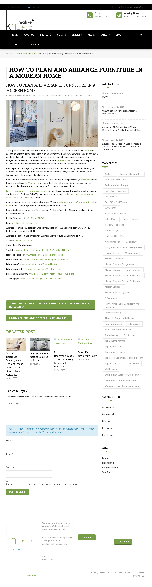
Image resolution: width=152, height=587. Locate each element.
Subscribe (87, 537)
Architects (110, 174)
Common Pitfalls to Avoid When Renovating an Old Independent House (122, 128)
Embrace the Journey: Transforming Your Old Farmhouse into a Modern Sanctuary (121, 146)
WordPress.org (109, 472)
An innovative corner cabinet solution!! (39, 357)
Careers (105, 35)
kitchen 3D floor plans (115, 236)
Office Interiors (112, 298)
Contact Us (18, 44)
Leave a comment (83, 95)
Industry (116, 7)
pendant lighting (113, 313)
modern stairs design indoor (118, 292)
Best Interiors (111, 196)
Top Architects (130, 335)
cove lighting (111, 208)
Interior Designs (112, 230)
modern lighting (132, 253)
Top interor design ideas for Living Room (124, 358)
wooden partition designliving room (122, 386)
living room (131, 242)
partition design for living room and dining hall (122, 305)
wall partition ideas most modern (120, 380)
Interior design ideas (114, 225)
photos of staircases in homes (119, 318)
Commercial (108, 414)
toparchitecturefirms (115, 341)
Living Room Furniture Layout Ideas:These (25, 191)
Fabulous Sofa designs (115, 213)
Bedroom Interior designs (117, 185)
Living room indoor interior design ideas (123, 247)
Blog (118, 35)
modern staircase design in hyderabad (123, 270)
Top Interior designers (115, 352)
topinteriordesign (113, 346)
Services (125, 7)
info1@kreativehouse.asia (24, 223)
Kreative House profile (21, 240)
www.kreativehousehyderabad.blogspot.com (41, 278)
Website (10, 467)
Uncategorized (109, 435)
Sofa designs (134, 324)
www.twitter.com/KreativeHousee (41, 264)
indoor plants (111, 219)
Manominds (33, 576)
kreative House (64, 160)
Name (9, 440)
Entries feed (108, 463)
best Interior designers (115, 191)
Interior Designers (131, 219)
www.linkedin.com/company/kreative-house (47, 259)
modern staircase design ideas (119, 264)
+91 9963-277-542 (35, 218)
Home (14, 35)
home (89, 150)
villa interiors (133, 363)
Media (91, 35)
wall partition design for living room (122, 375)
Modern (31, 183)
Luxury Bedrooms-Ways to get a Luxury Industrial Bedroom (64, 359)
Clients (61, 35)
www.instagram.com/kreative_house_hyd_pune (51, 274)
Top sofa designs (113, 363)
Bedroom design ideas (115, 180)
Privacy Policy (107, 573)
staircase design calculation (118, 329)
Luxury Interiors (112, 253)
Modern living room (114, 259)
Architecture (22, 53)
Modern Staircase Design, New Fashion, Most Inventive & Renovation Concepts (14, 364)
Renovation (107, 428)
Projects (45, 35)
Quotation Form (137, 7)
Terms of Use (124, 573)
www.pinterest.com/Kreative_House (45, 269)
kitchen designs (112, 242)
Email (9, 454)
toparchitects (111, 335)
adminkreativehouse (18, 95)
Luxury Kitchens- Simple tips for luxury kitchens (39, 318)
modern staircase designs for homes (122, 281)
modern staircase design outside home (123, 275)
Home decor (85, 180)
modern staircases (114, 287)
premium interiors (113, 324)
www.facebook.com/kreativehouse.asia (44, 255)
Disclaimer (139, 573)
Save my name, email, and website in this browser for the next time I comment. (42, 484)
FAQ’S (105, 97)
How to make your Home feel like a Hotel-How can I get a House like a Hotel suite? (49, 305)
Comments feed (110, 467)
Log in (105, 458)
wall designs (111, 369)
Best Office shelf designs (117, 202)
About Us (29, 35)
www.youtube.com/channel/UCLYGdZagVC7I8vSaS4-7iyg (42, 250)
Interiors (34, 53)
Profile (35, 44)
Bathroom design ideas (131, 174)
